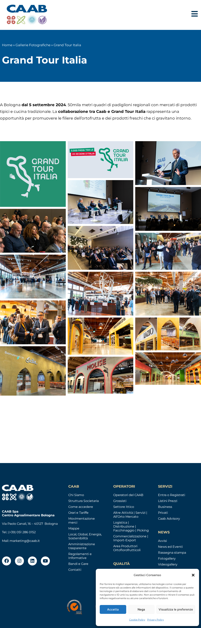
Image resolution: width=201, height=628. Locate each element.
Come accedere (80, 507)
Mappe (73, 528)
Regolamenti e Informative (80, 556)
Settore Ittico (123, 507)
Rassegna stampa (172, 552)
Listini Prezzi (167, 501)
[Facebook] (6, 560)
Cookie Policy (137, 619)
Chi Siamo (76, 495)
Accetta (113, 609)
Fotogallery (167, 558)
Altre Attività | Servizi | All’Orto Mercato (130, 514)
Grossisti (119, 501)
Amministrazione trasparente (81, 546)
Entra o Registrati (171, 495)
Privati (163, 513)
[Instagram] (19, 560)
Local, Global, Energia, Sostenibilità (85, 536)
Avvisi (162, 541)
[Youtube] (45, 560)
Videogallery (167, 564)
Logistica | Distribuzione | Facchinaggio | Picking (131, 526)
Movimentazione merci (81, 520)
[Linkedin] (32, 560)
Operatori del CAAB (128, 495)
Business (165, 507)
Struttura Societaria (83, 501)
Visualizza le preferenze (176, 609)
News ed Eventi (170, 547)
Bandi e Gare (78, 564)
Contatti (74, 570)
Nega (141, 609)
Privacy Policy (155, 619)
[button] (193, 575)
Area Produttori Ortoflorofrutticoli (127, 548)
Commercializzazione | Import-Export (130, 538)
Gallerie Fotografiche (33, 45)
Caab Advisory (169, 518)
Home (7, 45)
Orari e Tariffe (78, 513)
